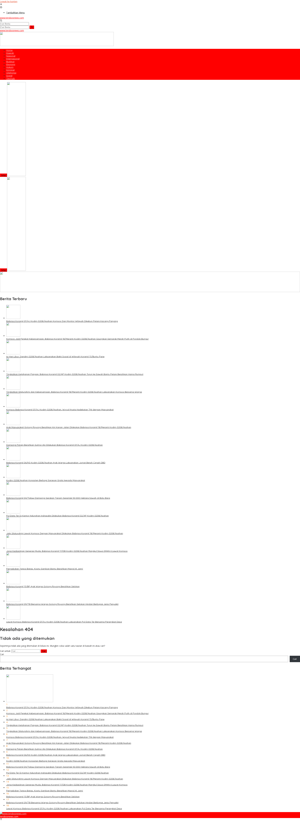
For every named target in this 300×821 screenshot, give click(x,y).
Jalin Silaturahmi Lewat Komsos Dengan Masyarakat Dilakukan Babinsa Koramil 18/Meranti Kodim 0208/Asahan (64, 533)
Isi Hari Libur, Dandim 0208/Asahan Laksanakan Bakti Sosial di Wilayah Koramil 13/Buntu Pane (55, 356)
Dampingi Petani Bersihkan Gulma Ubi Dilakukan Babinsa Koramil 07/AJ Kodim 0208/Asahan (54, 445)
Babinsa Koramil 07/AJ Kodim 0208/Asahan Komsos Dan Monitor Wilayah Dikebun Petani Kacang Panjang (62, 321)
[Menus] (1, 4)
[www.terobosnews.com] (13, 813)
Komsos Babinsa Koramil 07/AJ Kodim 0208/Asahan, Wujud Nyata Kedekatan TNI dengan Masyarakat (60, 409)
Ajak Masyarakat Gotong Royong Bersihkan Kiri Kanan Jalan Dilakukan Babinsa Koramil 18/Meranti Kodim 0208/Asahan (68, 427)
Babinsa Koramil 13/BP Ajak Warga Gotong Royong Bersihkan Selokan (43, 586)
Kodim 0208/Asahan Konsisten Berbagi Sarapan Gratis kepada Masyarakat (45, 480)
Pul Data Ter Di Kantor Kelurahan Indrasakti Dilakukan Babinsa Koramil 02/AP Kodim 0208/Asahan (57, 515)
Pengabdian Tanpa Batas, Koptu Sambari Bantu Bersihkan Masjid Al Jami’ (44, 568)
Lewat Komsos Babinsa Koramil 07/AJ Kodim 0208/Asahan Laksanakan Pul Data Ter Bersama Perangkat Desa (64, 621)
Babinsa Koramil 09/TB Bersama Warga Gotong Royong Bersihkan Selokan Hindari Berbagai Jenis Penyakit (62, 604)
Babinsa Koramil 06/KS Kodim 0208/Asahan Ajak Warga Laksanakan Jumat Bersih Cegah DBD (55, 462)
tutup (3, 175)
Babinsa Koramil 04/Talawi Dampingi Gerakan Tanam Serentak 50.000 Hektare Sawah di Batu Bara (58, 498)
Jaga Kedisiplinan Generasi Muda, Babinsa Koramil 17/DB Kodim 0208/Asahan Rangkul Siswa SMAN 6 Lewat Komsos (67, 551)
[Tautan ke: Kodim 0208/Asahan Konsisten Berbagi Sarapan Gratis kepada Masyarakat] (13, 477)
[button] (32, 27)
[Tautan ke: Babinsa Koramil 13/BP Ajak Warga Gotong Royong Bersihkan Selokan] (13, 583)
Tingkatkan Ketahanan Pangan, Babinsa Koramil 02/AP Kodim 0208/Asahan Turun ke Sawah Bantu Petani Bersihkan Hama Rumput (74, 374)
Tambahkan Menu (15, 12)
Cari (2, 654)
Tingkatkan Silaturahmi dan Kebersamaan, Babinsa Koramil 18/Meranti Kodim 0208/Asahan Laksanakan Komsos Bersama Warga (74, 391)
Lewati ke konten (8, 1)
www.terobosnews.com (12, 17)
